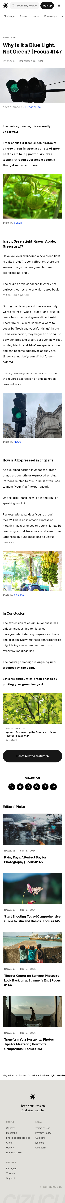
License (39, 1142)
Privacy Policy (43, 1133)
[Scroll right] (62, 16)
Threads (10, 1173)
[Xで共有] (11, 786)
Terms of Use (42, 1128)
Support (10, 1178)
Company (40, 1147)
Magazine (8, 1075)
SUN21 (18, 222)
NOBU (17, 441)
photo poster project (18, 1137)
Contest (10, 1128)
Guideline (40, 1137)
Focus (23, 16)
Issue (36, 16)
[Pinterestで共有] (36, 786)
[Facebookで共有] (20, 786)
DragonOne (33, 107)
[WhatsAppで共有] (28, 786)
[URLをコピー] (53, 786)
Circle (9, 1142)
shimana (19, 595)
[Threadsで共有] (45, 786)
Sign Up (47, 5)
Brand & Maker (14, 1152)
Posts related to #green (32, 756)
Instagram (11, 1168)
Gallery (10, 1147)
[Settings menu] (58, 5)
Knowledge (50, 16)
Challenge (9, 16)
